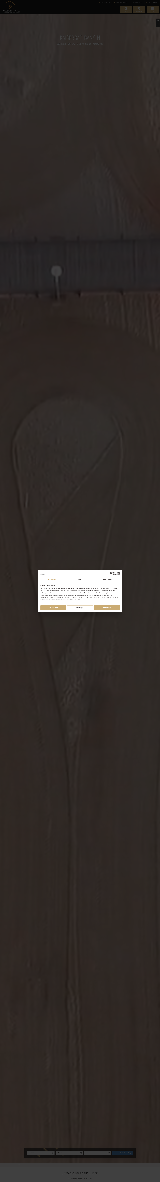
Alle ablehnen (53, 607)
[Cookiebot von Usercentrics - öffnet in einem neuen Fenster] (111, 573)
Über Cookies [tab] (107, 579)
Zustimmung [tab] (52, 579)
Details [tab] (80, 579)
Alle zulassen (106, 607)
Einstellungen (79, 607)
